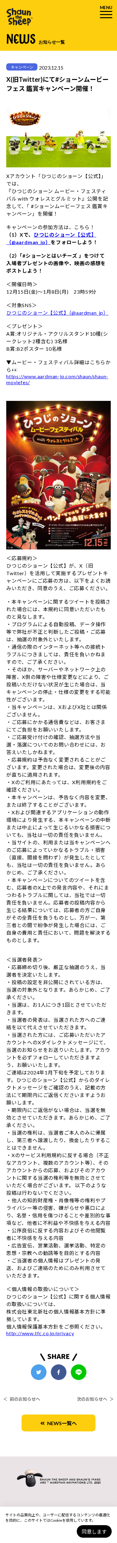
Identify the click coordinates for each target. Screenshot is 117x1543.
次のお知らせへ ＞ (95, 1399)
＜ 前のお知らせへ (21, 1399)
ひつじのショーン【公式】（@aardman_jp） (57, 313)
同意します (94, 1532)
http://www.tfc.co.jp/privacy (40, 1333)
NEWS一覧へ (61, 1423)
